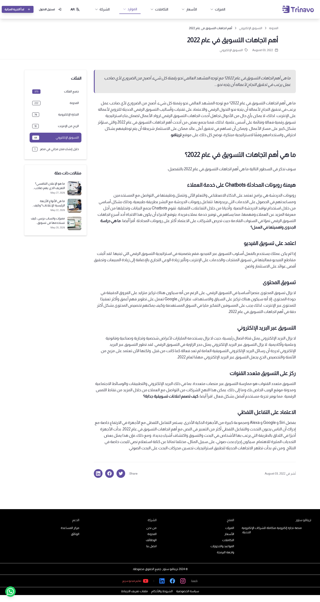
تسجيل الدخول (47, 9)
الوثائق (75, 534)
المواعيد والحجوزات (222, 546)
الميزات (229, 528)
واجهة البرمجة (225, 552)
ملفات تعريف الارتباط (134, 591)
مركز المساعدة (70, 528)
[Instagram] (182, 581)
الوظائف (151, 540)
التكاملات (228, 540)
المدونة (273, 28)
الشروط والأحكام (162, 591)
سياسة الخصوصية (187, 591)
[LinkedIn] (162, 581)
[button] (75, 9)
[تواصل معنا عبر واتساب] (10, 591)
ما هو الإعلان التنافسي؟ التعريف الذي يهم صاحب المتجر (49, 188)
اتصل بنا (151, 546)
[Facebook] (172, 581)
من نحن (151, 528)
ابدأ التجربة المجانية (14, 9)
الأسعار (229, 534)
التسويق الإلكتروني (250, 28)
